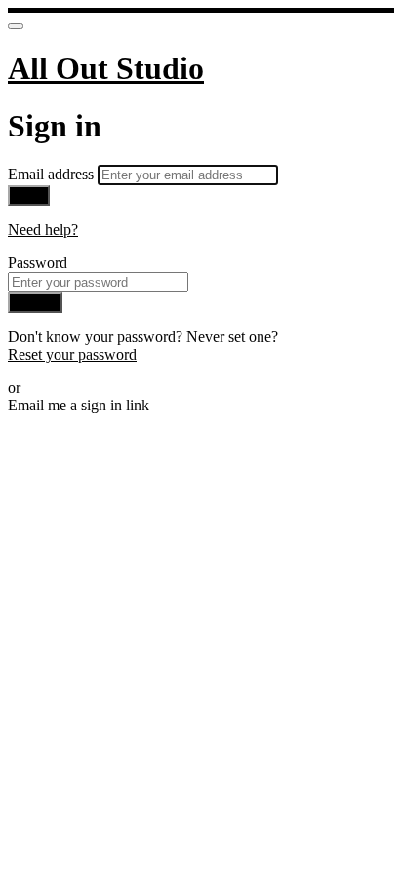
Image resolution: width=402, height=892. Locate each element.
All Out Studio (106, 68)
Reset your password (72, 354)
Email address (53, 174)
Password (37, 262)
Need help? (43, 229)
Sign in (35, 302)
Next (29, 195)
